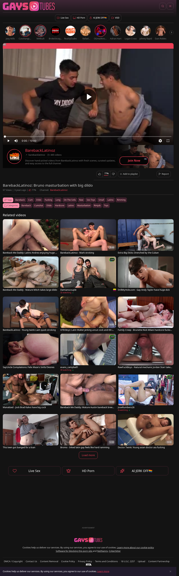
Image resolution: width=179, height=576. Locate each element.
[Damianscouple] (88, 275)
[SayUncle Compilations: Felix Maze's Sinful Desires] (31, 351)
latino (110, 199)
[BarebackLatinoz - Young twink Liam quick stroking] (31, 314)
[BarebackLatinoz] (14, 156)
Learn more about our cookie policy (135, 547)
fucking (48, 199)
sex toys (91, 199)
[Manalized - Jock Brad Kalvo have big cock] (31, 391)
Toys (106, 205)
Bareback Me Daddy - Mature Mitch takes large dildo (30, 290)
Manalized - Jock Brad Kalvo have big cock (24, 407)
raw (81, 199)
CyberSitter (115, 551)
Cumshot (38, 205)
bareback (20, 199)
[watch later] (7, 223)
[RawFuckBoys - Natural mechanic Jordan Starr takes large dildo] (146, 351)
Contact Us (31, 561)
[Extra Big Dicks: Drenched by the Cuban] (146, 237)
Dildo (49, 205)
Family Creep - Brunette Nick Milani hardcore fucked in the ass (145, 330)
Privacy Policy (85, 561)
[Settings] (160, 140)
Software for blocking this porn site (74, 551)
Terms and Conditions (106, 561)
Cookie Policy (68, 561)
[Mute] (16, 140)
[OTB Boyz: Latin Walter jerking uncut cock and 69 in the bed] (88, 314)
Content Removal (49, 561)
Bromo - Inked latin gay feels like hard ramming (84, 447)
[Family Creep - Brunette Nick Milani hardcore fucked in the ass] (146, 314)
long (58, 199)
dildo (38, 199)
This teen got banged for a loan (19, 447)
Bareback (26, 205)
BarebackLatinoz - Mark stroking (77, 252)
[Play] (88, 97)
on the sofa (70, 199)
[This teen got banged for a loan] (31, 431)
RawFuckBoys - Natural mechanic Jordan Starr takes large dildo (144, 367)
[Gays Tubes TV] (88, 540)
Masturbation (83, 205)
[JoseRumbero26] (146, 393)
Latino (71, 205)
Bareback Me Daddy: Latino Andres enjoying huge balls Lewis (30, 252)
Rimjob (97, 205)
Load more (88, 455)
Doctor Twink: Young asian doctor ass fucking (141, 447)
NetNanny (102, 551)
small (101, 199)
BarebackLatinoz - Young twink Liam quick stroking (29, 330)
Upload (141, 561)
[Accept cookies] (170, 571)
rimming (121, 199)
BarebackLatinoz (40, 150)
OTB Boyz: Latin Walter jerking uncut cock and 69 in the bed (86, 330)
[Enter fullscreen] (167, 140)
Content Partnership (159, 561)
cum (30, 199)
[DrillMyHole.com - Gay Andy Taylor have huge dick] (146, 274)
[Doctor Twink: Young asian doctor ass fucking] (146, 431)
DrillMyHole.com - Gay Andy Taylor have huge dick (144, 290)
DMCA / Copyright (13, 561)
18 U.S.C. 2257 (128, 561)
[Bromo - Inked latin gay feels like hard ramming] (88, 431)
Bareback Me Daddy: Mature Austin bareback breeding (87, 407)
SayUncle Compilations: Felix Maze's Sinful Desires (28, 367)
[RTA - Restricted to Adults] (88, 564)
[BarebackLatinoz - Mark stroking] (88, 237)
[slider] (88, 136)
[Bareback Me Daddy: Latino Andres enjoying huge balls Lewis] (31, 237)
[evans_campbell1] (88, 353)
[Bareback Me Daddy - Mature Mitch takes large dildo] (31, 274)
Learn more (103, 571)
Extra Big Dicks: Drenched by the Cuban (138, 252)
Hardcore (59, 205)
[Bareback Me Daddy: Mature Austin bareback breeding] (88, 391)
